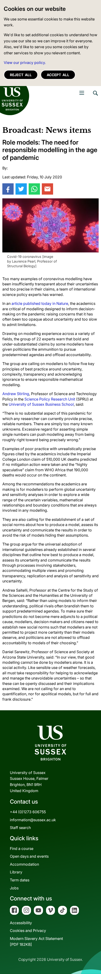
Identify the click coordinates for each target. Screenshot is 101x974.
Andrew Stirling (15, 393)
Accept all (58, 75)
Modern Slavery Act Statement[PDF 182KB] (36, 941)
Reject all (21, 75)
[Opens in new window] (8, 189)
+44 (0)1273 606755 (28, 811)
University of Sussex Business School (41, 404)
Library (16, 872)
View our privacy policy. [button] (25, 62)
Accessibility (21, 922)
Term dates (19, 880)
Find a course (21, 848)
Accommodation (24, 864)
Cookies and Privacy (28, 930)
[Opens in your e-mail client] (47, 189)
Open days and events (29, 856)
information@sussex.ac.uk (33, 819)
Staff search (20, 827)
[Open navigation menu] (82, 93)
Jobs (14, 888)
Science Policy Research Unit (49, 399)
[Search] (95, 96)
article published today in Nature (40, 303)
